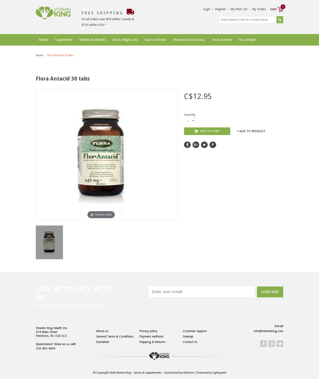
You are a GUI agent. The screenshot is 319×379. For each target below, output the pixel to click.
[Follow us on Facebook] (187, 145)
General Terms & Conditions (114, 336)
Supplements (63, 39)
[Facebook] (263, 343)
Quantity (190, 114)
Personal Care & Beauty (189, 39)
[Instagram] (271, 343)
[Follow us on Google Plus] (195, 145)
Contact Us (190, 342)
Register (220, 9)
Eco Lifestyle (247, 39)
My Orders (259, 9)
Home (39, 55)
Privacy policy (148, 331)
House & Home (222, 39)
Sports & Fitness (155, 39)
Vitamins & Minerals (92, 39)
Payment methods (151, 336)
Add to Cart (209, 131)
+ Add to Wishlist (251, 131)
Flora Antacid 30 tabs (61, 55)
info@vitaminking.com (268, 331)
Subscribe (270, 292)
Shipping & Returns (152, 342)
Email (279, 326)
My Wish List (239, 9)
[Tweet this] (204, 145)
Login (206, 9)
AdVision (188, 372)
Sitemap (188, 336)
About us (102, 331)
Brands (43, 39)
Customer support (195, 331)
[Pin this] (212, 145)
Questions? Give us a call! (56, 344)
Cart (276, 9)
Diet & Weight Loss (125, 39)
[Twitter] (280, 343)
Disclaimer (102, 342)
